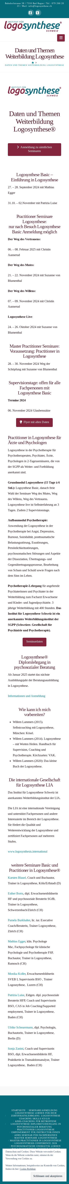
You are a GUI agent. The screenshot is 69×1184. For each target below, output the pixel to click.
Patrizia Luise (16, 995)
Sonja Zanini (15, 1048)
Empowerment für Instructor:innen (36, 1132)
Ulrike (12, 1027)
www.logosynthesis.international (27, 851)
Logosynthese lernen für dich (36, 1113)
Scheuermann (24, 1027)
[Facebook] (31, 13)
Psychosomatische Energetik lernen (36, 1146)
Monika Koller (16, 973)
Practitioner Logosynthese (36, 1129)
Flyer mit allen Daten (36, 422)
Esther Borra (15, 893)
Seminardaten (34, 641)
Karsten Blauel (17, 877)
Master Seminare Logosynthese (35, 1138)
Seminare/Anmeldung (43, 1110)
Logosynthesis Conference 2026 (36, 1143)
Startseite (19, 1110)
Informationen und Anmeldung (26, 696)
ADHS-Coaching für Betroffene (36, 1121)
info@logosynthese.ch (40, 6)
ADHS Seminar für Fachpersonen (35, 1135)
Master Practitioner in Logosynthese (36, 1140)
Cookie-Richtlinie (28, 1169)
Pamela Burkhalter (19, 920)
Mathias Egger (16, 941)
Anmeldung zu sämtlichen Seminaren (36, 149)
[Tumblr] (38, 13)
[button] (61, 37)
